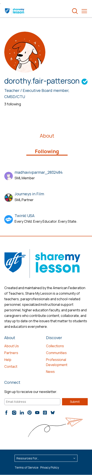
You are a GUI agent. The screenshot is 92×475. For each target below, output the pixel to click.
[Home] (14, 11)
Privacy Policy (49, 467)
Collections (55, 346)
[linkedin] (22, 412)
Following (47, 151)
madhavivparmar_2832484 (39, 172)
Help (7, 359)
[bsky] (52, 412)
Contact (10, 366)
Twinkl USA (24, 215)
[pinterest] (29, 412)
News (50, 371)
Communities (56, 352)
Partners (11, 352)
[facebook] (6, 412)
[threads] (45, 412)
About (47, 135)
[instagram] (14, 412)
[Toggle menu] (84, 11)
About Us (11, 346)
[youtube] (37, 412)
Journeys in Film (29, 193)
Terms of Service (27, 467)
